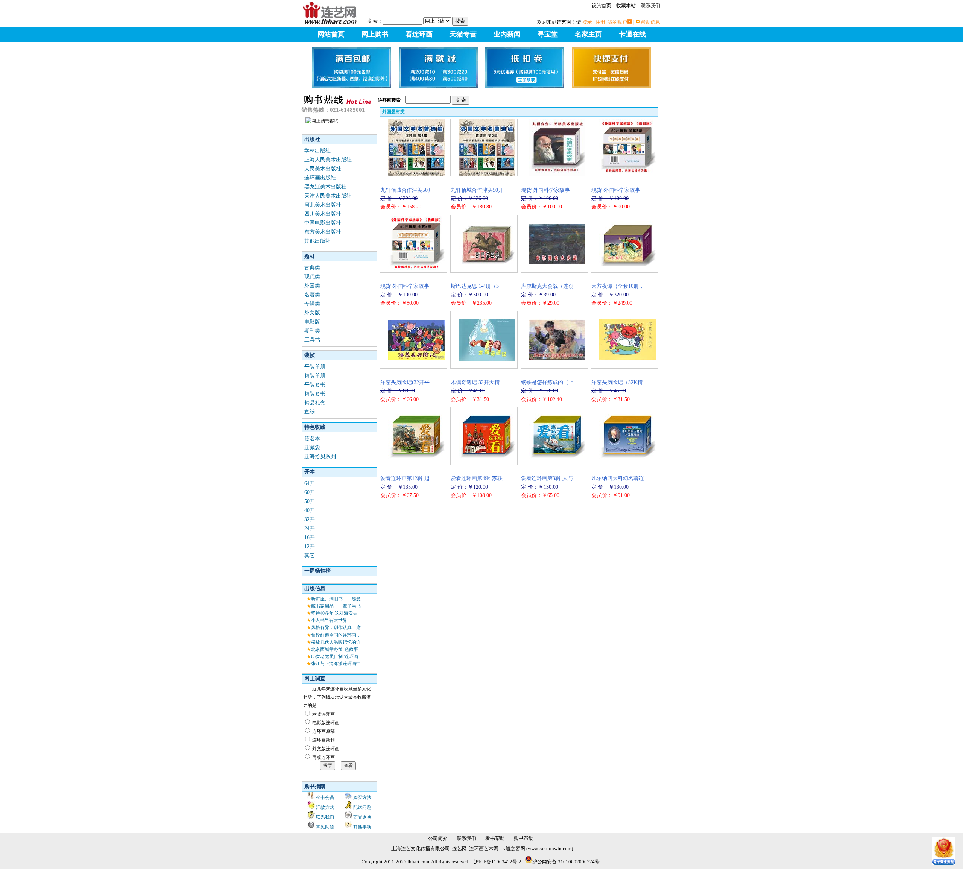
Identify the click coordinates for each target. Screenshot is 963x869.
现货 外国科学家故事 (545, 190)
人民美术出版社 (322, 169)
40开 (309, 510)
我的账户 (617, 22)
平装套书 (314, 384)
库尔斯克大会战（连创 (547, 286)
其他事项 (362, 827)
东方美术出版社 (322, 232)
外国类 (312, 286)
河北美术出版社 (322, 205)
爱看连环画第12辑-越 (405, 478)
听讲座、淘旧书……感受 (336, 599)
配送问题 (362, 807)
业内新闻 (507, 34)
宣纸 (309, 412)
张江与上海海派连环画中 (336, 663)
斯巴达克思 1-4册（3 (475, 286)
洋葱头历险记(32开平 (405, 382)
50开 (309, 501)
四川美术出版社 (322, 214)
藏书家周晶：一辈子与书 (336, 606)
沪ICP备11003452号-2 (497, 861)
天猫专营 (463, 34)
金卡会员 (325, 797)
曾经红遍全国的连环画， (336, 635)
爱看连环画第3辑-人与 (547, 478)
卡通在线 (632, 34)
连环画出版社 (320, 178)
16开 (309, 537)
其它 (309, 555)
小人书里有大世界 (329, 620)
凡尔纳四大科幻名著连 (617, 478)
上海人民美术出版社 (328, 160)
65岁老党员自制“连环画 (334, 656)
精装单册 (314, 375)
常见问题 (325, 827)
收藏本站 (626, 5)
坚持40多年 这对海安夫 (334, 613)
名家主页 (588, 34)
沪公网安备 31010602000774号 (566, 861)
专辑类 (312, 304)
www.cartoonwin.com (549, 848)
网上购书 (375, 34)
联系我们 (650, 5)
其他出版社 (317, 241)
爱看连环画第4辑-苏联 (477, 478)
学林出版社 (317, 150)
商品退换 (362, 817)
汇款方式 (325, 807)
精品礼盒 (314, 403)
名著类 (312, 295)
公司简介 (438, 838)
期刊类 (312, 331)
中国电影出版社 (322, 223)
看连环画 (419, 34)
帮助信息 (650, 22)
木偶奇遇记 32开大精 (475, 382)
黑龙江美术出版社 (325, 187)
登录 (587, 22)
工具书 (312, 340)
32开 (309, 519)
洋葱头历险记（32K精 (617, 382)
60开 (309, 492)
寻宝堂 (548, 34)
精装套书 (314, 394)
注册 (600, 22)
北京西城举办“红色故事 (334, 649)
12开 (309, 546)
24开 (309, 528)
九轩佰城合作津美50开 (406, 190)
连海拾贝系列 (320, 456)
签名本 (312, 438)
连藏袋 (312, 447)
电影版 (312, 322)
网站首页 (331, 34)
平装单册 (314, 366)
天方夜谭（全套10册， (617, 286)
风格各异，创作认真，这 (336, 627)
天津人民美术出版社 (328, 196)
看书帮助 (495, 838)
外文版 (312, 313)
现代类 (312, 277)
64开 (309, 483)
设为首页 (601, 5)
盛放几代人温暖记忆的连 (336, 642)
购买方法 (362, 797)
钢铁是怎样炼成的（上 (547, 382)
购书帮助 (523, 838)
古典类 (312, 267)
